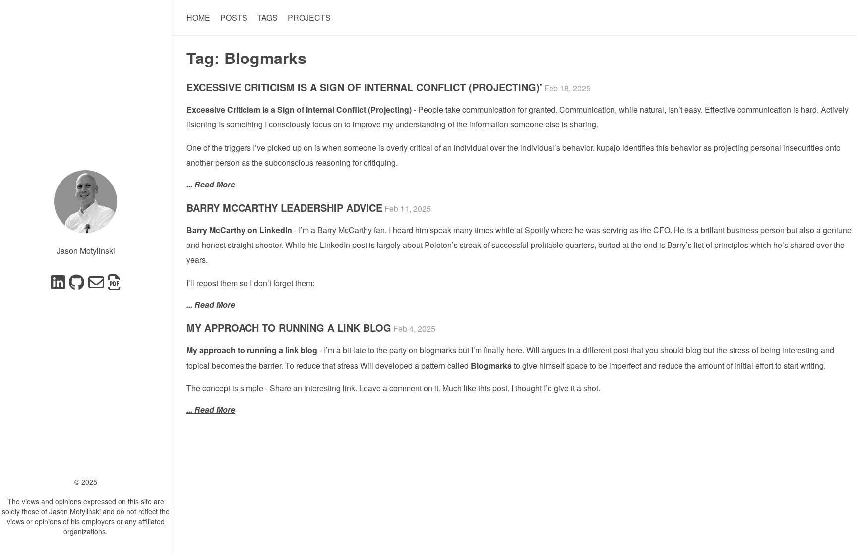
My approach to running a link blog (288, 327)
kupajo (608, 147)
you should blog (673, 350)
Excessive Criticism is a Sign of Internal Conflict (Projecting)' (364, 87)
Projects (309, 17)
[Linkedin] (58, 285)
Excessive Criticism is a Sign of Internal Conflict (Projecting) (299, 109)
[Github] (76, 285)
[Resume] (114, 285)
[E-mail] (96, 285)
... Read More (210, 184)
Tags (267, 17)
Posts (233, 17)
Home (198, 17)
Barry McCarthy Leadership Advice (284, 207)
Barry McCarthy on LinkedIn (239, 230)
